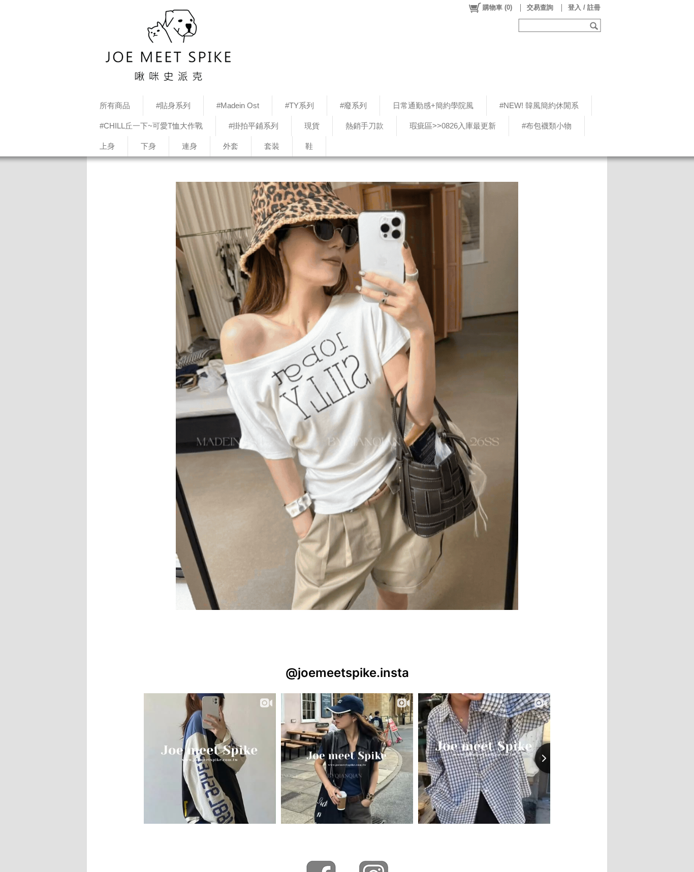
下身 (148, 146)
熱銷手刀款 (364, 125)
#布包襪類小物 (547, 125)
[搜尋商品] (595, 25)
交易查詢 (540, 7)
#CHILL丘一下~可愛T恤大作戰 (151, 125)
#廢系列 (353, 105)
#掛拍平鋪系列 (253, 125)
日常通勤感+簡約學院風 (433, 105)
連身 (189, 146)
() (497, 7)
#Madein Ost (237, 105)
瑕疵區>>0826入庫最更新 (452, 125)
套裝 (271, 146)
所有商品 (115, 105)
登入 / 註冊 (584, 7)
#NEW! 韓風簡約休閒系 (539, 105)
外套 (230, 146)
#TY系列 (299, 105)
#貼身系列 (173, 105)
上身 (107, 146)
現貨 (312, 125)
